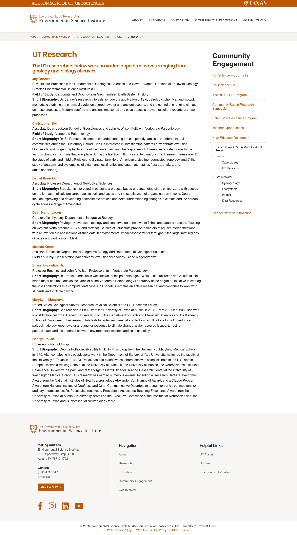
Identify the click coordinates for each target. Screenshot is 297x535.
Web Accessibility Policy (151, 530)
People (226, 195)
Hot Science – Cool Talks (230, 75)
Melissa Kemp (43, 246)
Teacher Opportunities (228, 127)
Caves (118, 36)
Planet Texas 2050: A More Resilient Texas (239, 148)
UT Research (230, 168)
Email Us (44, 476)
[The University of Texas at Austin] (255, 3)
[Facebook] (40, 505)
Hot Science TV (223, 85)
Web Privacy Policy (119, 530)
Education (180, 20)
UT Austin (206, 454)
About (137, 20)
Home (33, 36)
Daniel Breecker (44, 178)
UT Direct (206, 463)
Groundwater (224, 177)
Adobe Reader (180, 530)
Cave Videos (230, 162)
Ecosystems (229, 189)
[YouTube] (79, 505)
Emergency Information (215, 472)
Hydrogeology (231, 183)
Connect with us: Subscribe (232, 213)
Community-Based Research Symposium (233, 106)
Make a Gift (50, 487)
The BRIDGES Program (229, 94)
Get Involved (254, 20)
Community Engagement (216, 20)
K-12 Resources (232, 200)
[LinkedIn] (65, 505)
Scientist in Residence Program (235, 118)
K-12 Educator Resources (93, 36)
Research (157, 20)
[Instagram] (52, 505)
